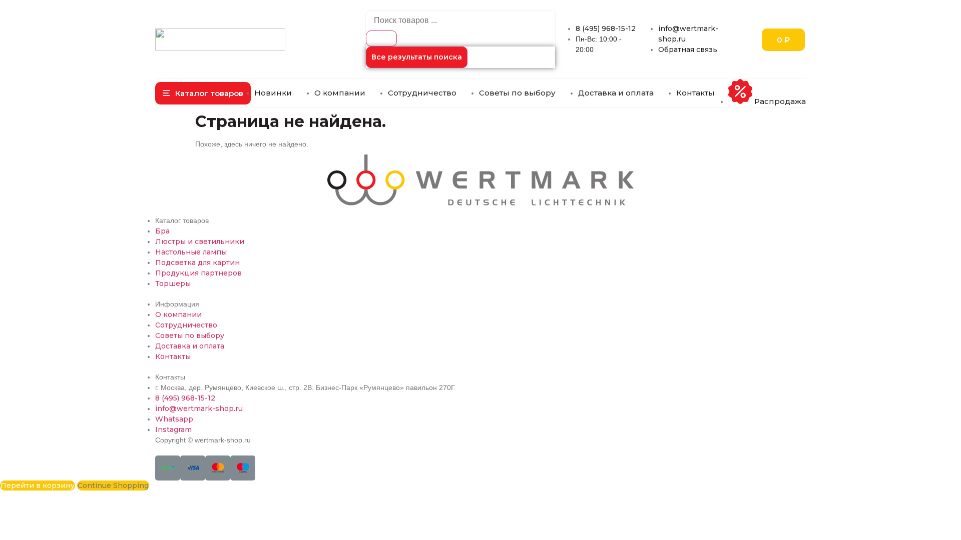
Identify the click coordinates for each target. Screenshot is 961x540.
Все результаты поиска (416, 57)
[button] (203, 93)
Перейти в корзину (38, 485)
